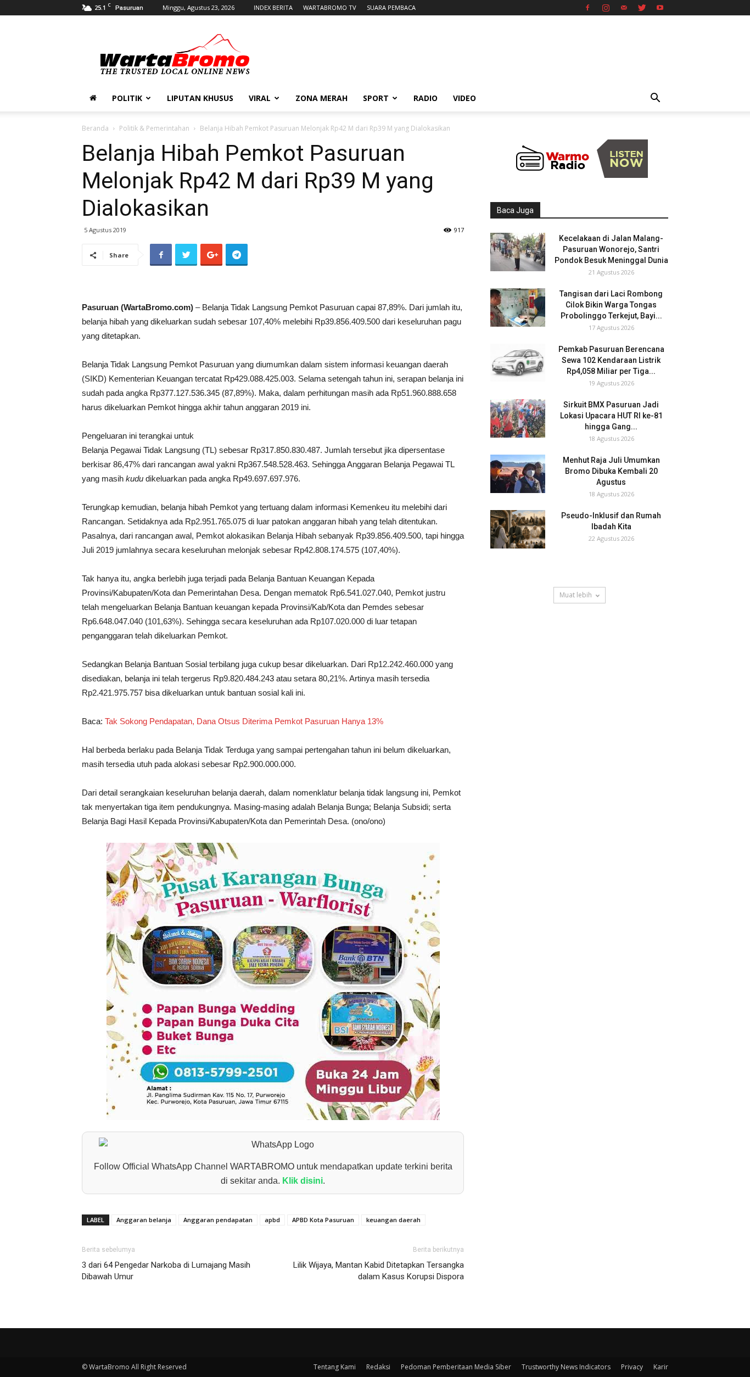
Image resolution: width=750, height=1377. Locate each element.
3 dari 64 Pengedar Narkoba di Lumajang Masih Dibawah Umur (166, 1270)
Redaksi (378, 1367)
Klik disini (302, 1180)
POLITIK (127, 98)
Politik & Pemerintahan (154, 128)
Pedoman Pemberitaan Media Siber (456, 1367)
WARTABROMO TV (329, 7)
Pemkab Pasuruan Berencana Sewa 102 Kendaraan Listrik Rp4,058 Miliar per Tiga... (611, 360)
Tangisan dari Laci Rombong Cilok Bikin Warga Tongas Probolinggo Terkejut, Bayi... (611, 304)
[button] (655, 99)
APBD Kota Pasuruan (323, 1220)
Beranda (95, 128)
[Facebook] (587, 7)
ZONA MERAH (321, 98)
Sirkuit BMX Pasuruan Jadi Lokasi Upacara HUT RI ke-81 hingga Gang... (611, 415)
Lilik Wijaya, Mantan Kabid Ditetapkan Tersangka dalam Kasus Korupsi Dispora (378, 1270)
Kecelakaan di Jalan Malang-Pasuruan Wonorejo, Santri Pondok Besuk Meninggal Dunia (611, 249)
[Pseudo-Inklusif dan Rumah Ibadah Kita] (517, 529)
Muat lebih (575, 595)
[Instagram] (605, 7)
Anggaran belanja (143, 1220)
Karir (660, 1367)
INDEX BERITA (273, 7)
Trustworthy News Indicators (566, 1367)
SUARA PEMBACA (391, 7)
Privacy (632, 1367)
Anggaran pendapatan (218, 1220)
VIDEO (464, 98)
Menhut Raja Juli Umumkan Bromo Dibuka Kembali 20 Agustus (611, 471)
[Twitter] (642, 7)
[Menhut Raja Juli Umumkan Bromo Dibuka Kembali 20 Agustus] (517, 474)
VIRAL (260, 98)
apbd (272, 1220)
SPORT (376, 98)
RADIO (425, 98)
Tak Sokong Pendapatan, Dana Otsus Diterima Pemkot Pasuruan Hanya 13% (244, 721)
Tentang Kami (335, 1367)
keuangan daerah (393, 1220)
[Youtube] (660, 7)
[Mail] (623, 7)
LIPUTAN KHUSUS (200, 98)
